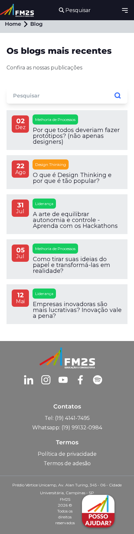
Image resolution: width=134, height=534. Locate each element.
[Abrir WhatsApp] (16, 517)
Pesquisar (77, 10)
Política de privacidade (67, 454)
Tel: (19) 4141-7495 (67, 418)
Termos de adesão (67, 463)
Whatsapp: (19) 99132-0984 (67, 427)
